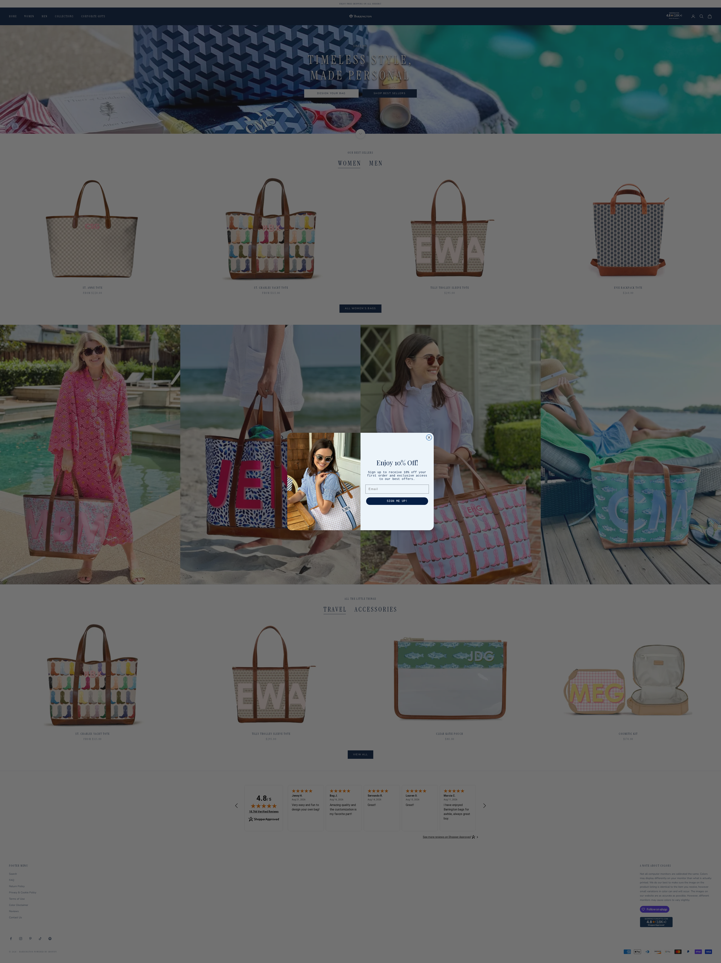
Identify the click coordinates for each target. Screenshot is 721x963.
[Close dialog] (429, 437)
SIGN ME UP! (397, 501)
